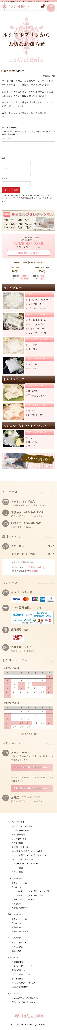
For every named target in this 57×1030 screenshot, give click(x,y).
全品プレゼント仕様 (20, 847)
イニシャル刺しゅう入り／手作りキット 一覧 (30, 891)
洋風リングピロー (19, 943)
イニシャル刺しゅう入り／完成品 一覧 (28, 895)
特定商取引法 (17, 962)
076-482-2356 (30, 243)
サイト (5, 179)
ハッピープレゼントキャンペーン (26, 864)
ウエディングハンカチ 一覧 (23, 900)
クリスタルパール (37, 320)
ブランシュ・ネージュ (39, 308)
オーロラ (32, 349)
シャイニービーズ (37, 333)
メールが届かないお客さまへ (24, 983)
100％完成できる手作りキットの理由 (27, 851)
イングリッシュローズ (39, 299)
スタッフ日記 (17, 868)
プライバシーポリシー (21, 974)
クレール (32, 368)
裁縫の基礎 (16, 951)
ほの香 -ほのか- (36, 415)
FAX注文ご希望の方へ (21, 987)
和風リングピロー (19, 947)
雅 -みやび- (33, 391)
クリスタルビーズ (37, 324)
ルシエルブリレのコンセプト (24, 826)
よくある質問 (17, 979)
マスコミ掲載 (17, 843)
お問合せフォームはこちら (28, 253)
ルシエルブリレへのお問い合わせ (26, 998)
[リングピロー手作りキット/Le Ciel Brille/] (15, 8)
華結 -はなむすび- (37, 395)
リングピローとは (19, 839)
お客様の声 (16, 904)
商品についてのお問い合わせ (24, 1002)
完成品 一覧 (16, 887)
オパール (32, 442)
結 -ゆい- (32, 410)
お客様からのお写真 (20, 908)
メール (5, 168)
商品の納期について (20, 970)
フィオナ (32, 344)
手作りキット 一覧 (19, 883)
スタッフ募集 (17, 872)
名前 (4, 158)
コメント (7, 139)
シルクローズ (35, 304)
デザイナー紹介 (18, 835)
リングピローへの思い (21, 831)
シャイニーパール (37, 328)
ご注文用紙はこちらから (23, 527)
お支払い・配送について (22, 966)
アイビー (32, 446)
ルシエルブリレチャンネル (23, 859)
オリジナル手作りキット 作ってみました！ (30, 855)
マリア (31, 437)
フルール (32, 364)
